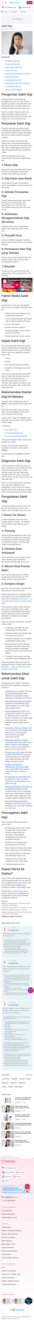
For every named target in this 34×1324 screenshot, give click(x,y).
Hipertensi (22, 1083)
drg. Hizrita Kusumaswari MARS (16, 436)
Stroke (28, 1079)
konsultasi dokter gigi (18, 891)
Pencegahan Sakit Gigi (13, 86)
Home (5, 11)
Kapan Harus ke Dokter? (13, 89)
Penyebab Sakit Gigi (12, 64)
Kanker (11, 1086)
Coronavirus (6, 1079)
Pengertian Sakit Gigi (12, 61)
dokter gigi (21, 410)
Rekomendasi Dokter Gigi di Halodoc (18, 74)
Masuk (29, 2)
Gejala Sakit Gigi (11, 70)
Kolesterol (13, 1083)
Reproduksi (18, 1086)
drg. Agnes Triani (11, 430)
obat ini (20, 791)
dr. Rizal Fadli (13, 930)
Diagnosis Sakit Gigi (12, 77)
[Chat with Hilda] (31, 990)
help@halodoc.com (9, 1197)
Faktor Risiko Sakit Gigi (13, 67)
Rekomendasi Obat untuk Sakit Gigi (17, 83)
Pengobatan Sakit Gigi (13, 80)
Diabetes (14, 1079)
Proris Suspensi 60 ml (13, 711)
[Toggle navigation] (3, 3)
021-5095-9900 (8, 1200)
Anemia (4, 1086)
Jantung (21, 1079)
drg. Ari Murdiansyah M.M (14, 433)
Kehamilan (5, 1083)
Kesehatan (14, 11)
